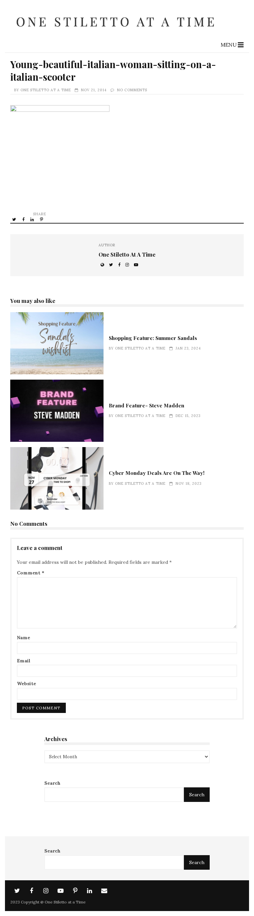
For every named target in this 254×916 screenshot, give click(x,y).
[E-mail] (104, 891)
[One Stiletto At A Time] (117, 32)
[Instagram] (46, 891)
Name (23, 638)
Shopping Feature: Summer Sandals (57, 343)
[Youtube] (60, 891)
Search (52, 783)
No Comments (132, 90)
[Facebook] (31, 891)
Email (23, 661)
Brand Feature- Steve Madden (57, 411)
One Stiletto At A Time (46, 90)
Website (26, 684)
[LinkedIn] (89, 891)
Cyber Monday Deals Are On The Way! (57, 478)
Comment (30, 573)
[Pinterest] (75, 891)
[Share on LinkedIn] (32, 219)
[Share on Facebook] (23, 219)
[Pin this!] (42, 219)
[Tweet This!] (14, 219)
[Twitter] (16, 891)
